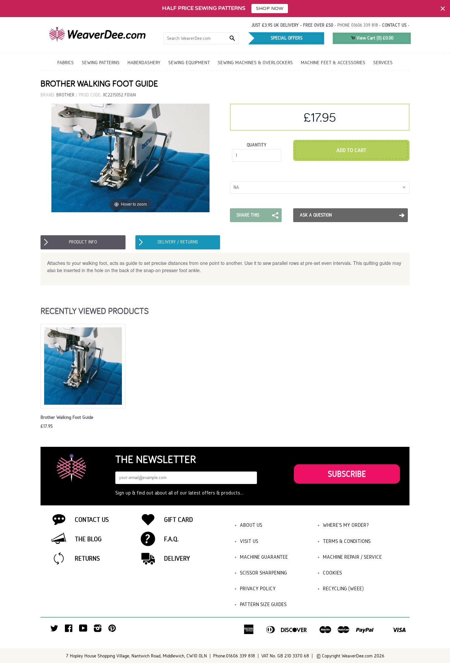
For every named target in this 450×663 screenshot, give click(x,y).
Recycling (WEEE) (343, 588)
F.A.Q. (171, 539)
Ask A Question (316, 215)
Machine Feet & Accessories (333, 62)
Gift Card (178, 519)
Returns (87, 558)
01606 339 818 (364, 25)
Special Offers (286, 38)
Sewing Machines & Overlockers (255, 62)
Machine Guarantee (264, 557)
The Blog (88, 539)
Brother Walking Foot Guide (67, 417)
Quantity (257, 144)
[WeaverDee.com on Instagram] (98, 629)
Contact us (394, 25)
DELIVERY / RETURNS (177, 242)
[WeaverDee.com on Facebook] (69, 629)
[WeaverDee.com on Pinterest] (112, 629)
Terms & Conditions (347, 541)
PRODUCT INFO (83, 242)
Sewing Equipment (189, 62)
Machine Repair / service (352, 557)
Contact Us (92, 519)
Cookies (332, 572)
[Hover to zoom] (130, 157)
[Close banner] (443, 9)
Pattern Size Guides (263, 604)
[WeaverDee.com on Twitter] (54, 629)
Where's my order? (346, 525)
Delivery (177, 558)
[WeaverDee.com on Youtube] (83, 629)
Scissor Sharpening (263, 572)
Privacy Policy (258, 588)
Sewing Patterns (101, 62)
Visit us (249, 541)
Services (383, 62)
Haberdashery (143, 62)
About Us (251, 525)
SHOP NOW (269, 8)
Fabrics (65, 62)
